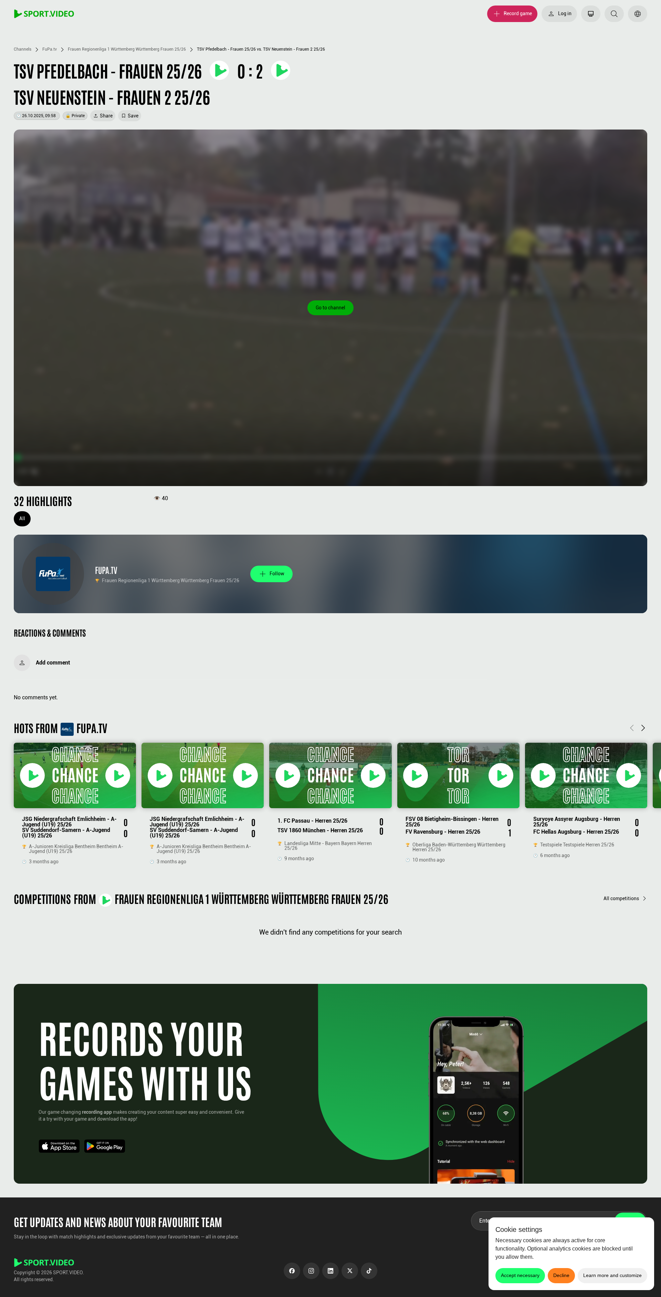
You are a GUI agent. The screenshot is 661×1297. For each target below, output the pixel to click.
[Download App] (59, 1146)
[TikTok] (369, 1271)
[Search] (614, 14)
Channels (22, 49)
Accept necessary (520, 1275)
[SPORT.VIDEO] (44, 13)
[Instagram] (311, 1271)
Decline (561, 1275)
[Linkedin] (330, 1271)
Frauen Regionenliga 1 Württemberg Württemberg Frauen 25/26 (127, 49)
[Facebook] (292, 1271)
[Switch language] (637, 14)
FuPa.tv (49, 49)
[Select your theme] (590, 14)
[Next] (643, 727)
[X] (350, 1271)
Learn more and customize (612, 1275)
